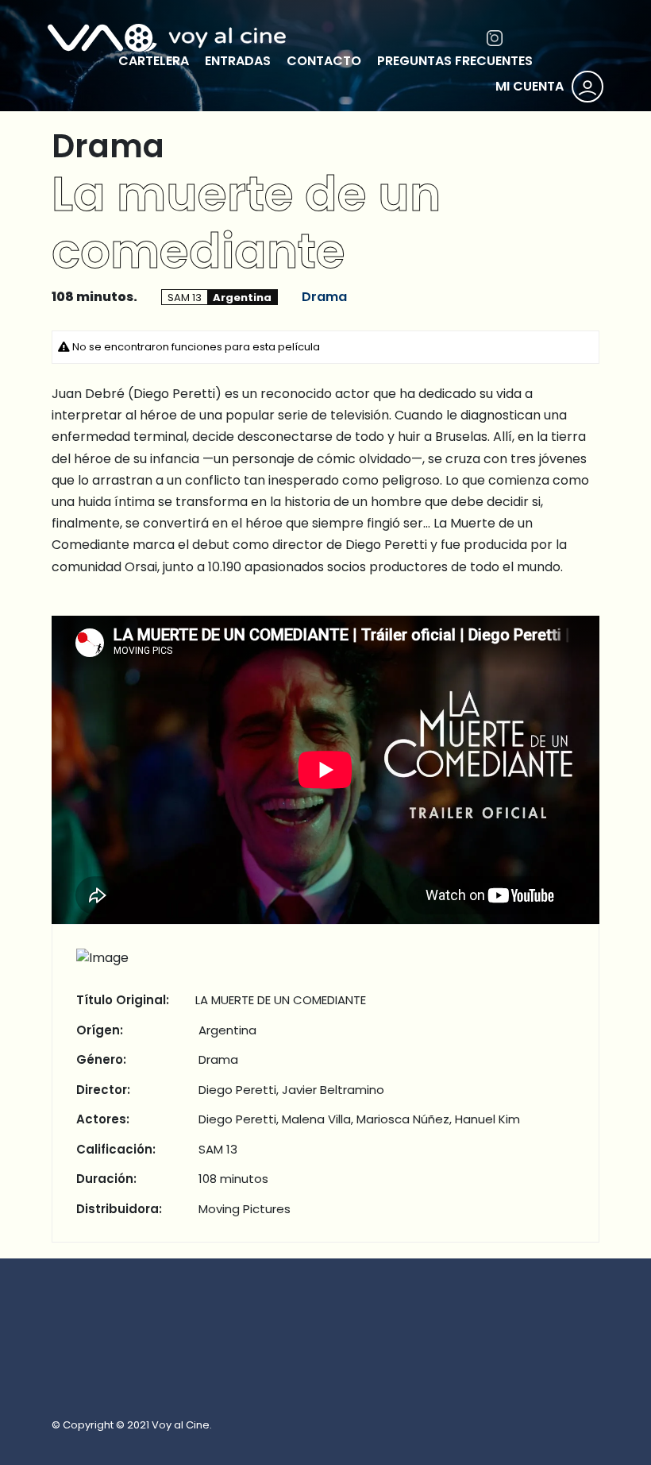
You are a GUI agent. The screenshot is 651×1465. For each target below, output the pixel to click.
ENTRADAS (238, 61)
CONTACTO (324, 61)
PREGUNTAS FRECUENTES (455, 61)
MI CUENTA (529, 86)
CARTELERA (153, 61)
